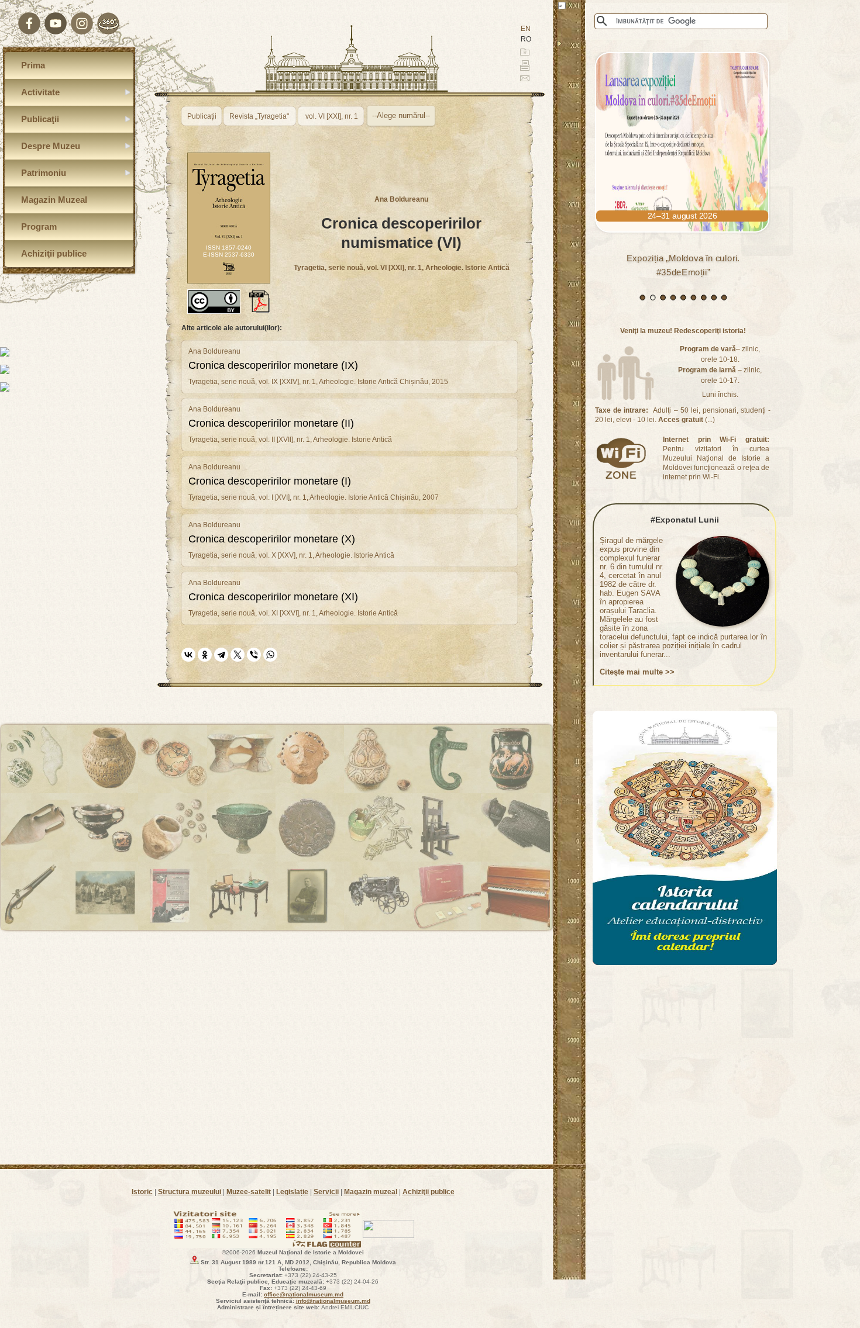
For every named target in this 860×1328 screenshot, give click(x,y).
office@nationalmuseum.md (303, 1294)
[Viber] (254, 655)
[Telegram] (221, 655)
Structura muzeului (190, 1192)
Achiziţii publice (429, 1192)
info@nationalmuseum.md (333, 1301)
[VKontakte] (188, 655)
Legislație (292, 1192)
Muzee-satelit (248, 1192)
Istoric (142, 1192)
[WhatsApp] (270, 655)
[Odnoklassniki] (205, 655)
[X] (238, 655)
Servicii (326, 1192)
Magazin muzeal (370, 1192)
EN (526, 29)
